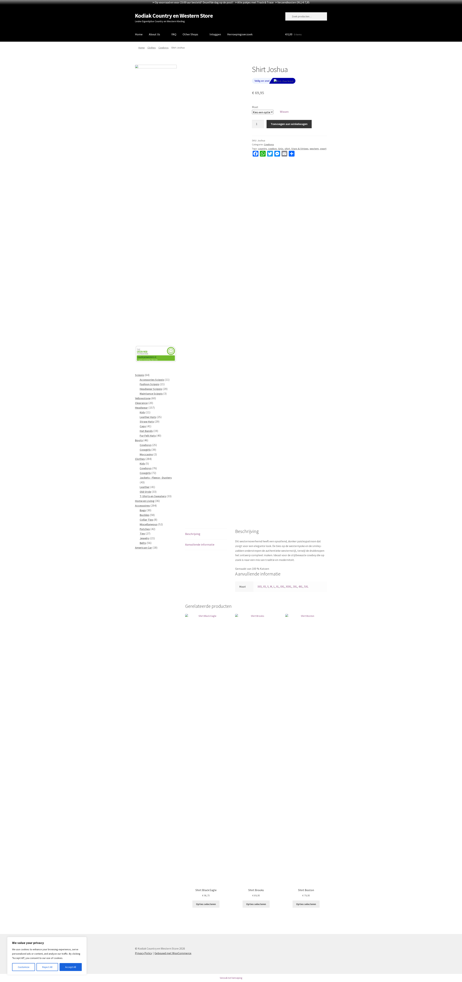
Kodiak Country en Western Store (174, 15)
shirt (287, 148)
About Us (154, 34)
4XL (300, 586)
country (262, 148)
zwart (323, 148)
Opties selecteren (206, 904)
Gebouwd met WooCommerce (172, 953)
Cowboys (163, 47)
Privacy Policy (143, 953)
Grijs (280, 148)
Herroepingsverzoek (239, 34)
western (314, 148)
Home (139, 34)
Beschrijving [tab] (192, 534)
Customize (23, 967)
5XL (306, 586)
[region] (47, 956)
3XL (295, 586)
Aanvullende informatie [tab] (199, 544)
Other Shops (190, 34)
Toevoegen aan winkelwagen (289, 124)
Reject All (47, 967)
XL (277, 586)
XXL (282, 586)
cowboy (272, 148)
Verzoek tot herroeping (231, 977)
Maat (255, 107)
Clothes (151, 47)
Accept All (70, 967)
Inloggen (215, 34)
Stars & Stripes (299, 148)
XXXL (289, 586)
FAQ (173, 34)
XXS (260, 586)
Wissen (284, 111)
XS (264, 586)
